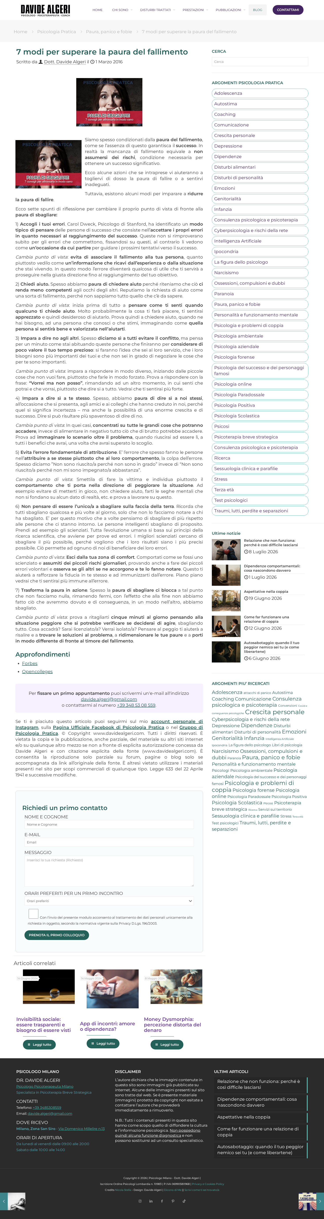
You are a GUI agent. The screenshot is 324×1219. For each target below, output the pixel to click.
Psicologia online (233, 384)
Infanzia (223, 209)
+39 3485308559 (47, 1108)
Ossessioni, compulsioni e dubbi (249, 283)
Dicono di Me (172, 1190)
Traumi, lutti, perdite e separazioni (251, 510)
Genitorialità (227, 198)
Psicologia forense (234, 357)
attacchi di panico (257, 693)
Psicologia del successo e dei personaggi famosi (259, 370)
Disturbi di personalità (238, 177)
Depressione (228, 146)
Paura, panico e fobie (109, 31)
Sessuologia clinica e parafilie (246, 468)
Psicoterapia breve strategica (246, 437)
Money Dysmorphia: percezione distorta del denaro (172, 1024)
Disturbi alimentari (234, 167)
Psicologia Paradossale (239, 394)
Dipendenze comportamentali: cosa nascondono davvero (257, 1102)
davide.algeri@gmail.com (109, 699)
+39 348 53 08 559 (136, 705)
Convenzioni (287, 706)
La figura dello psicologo (241, 262)
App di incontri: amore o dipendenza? (107, 1026)
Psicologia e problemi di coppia (248, 325)
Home (20, 31)
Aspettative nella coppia (243, 1117)
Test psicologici (231, 500)
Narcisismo (226, 272)
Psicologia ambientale (238, 336)
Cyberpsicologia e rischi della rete (251, 230)
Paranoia (224, 293)
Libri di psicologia (287, 745)
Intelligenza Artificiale (237, 241)
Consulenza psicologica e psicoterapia (256, 220)
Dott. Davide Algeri (65, 61)
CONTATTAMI (288, 10)
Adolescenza (228, 93)
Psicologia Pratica (56, 31)
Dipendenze (228, 156)
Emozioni (224, 188)
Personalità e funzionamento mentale (256, 315)
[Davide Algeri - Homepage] (45, 10)
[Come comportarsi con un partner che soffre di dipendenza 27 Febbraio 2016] (12, 1201)
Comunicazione (231, 125)
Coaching (225, 114)
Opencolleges (37, 671)
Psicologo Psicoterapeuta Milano (44, 1086)
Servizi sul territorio (275, 809)
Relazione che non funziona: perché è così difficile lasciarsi (258, 1084)
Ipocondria (226, 251)
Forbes (29, 663)
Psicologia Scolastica (237, 415)
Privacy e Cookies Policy (208, 1184)
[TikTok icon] (184, 1201)
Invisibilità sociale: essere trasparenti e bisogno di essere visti (43, 1024)
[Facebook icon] (162, 1201)
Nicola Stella (123, 1190)
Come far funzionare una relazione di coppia (258, 1131)
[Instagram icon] (140, 1201)
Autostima (225, 103)
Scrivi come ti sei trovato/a (201, 1190)
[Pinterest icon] (173, 1201)
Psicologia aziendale (236, 346)
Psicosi (221, 426)
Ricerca (222, 458)
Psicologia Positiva (234, 405)
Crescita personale (234, 135)
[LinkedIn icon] (151, 1201)
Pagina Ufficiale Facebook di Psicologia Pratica (108, 727)
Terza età (224, 489)
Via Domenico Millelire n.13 (81, 1129)
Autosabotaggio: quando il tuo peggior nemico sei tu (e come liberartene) (260, 1149)
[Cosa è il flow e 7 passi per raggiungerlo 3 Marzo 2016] (311, 1201)
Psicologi (220, 770)
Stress (220, 479)
